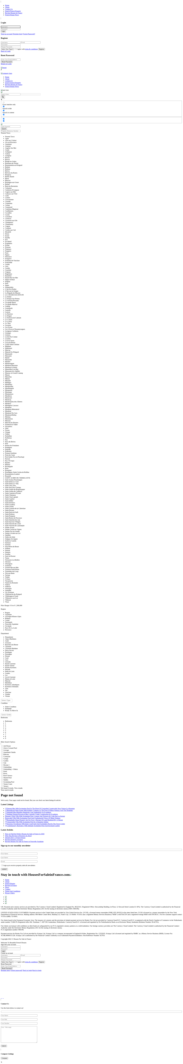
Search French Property (13, 11)
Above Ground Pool (10, 748)
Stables (5, 780)
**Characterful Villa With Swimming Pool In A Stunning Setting (26, 822)
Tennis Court (7, 784)
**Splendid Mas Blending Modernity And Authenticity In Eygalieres (28, 812)
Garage (5, 759)
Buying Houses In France (13, 13)
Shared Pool (7, 778)
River (5, 773)
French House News (12, 15)
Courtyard (6, 756)
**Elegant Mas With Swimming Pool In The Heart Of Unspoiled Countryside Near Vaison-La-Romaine (40, 808)
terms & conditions (31, 49)
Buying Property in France (14, 839)
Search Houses (10, 883)
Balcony (6, 754)
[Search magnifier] (3, 97)
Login (3, 31)
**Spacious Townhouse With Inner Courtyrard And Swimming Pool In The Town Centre (35, 824)
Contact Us (9, 9)
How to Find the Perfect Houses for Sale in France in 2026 (24, 834)
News (7, 887)
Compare (4, 1058)
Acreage (6, 750)
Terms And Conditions (12, 891)
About (7, 7)
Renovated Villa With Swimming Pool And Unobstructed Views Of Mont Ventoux (32, 818)
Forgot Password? (29, 34)
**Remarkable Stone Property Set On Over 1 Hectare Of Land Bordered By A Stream (34, 820)
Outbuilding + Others (10, 769)
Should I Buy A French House (15, 838)
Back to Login (5, 51)
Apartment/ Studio (9, 752)
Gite (4, 763)
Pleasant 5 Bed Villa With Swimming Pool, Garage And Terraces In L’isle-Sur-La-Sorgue (35, 816)
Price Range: (5, 605)
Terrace (5, 786)
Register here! (5, 970)
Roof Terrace (7, 775)
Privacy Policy (10, 893)
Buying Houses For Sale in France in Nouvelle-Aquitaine (24, 841)
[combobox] (6, 700)
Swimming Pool (8, 782)
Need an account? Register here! (12, 34)
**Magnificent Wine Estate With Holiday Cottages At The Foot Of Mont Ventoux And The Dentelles (39, 810)
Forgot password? (17, 970)
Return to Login (6, 64)
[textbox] (7, 700)
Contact (7, 889)
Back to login (27, 970)
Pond (5, 771)
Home (7, 5)
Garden (5, 761)
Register (41, 49)
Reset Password (7, 62)
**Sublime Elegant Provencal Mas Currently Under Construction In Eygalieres (31, 814)
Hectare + (6, 765)
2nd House (7, 746)
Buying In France (11, 885)
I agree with (27, 49)
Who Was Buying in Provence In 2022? (18, 836)
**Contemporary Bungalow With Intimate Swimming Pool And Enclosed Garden (32, 826)
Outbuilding (7, 767)
